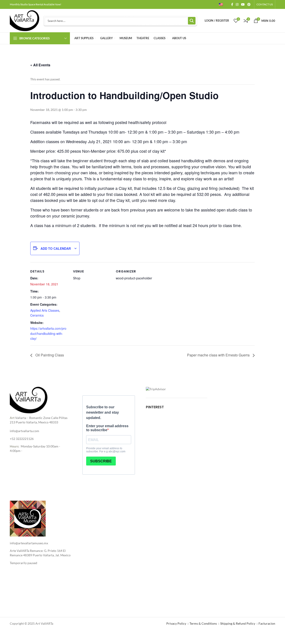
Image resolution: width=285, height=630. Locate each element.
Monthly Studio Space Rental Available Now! (35, 4)
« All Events (40, 64)
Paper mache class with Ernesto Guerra (218, 355)
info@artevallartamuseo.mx (29, 543)
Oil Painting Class (49, 355)
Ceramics (37, 315)
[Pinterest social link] (249, 4)
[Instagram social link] (237, 4)
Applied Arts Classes (44, 310)
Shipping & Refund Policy (237, 623)
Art (12, 418)
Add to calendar (56, 248)
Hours (14, 446)
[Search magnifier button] (191, 20)
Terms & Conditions (203, 623)
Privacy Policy (176, 623)
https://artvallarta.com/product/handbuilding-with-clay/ (48, 333)
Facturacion (267, 623)
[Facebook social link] (232, 4)
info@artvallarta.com (24, 431)
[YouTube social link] (243, 4)
